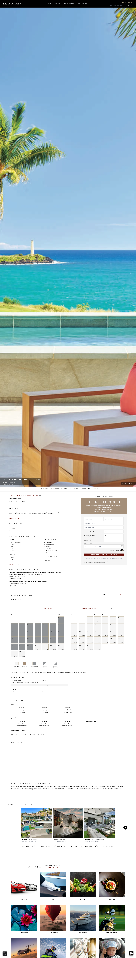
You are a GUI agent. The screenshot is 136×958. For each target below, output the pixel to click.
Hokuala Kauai (7, 482)
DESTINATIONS (46, 3)
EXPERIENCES (57, 3)
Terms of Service (116, 558)
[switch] (122, 550)
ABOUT (92, 3)
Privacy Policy (108, 558)
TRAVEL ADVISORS (82, 3)
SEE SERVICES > (51, 867)
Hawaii (17, 482)
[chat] (131, 953)
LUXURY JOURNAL (69, 3)
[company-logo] (12, 4)
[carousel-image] (36, 823)
